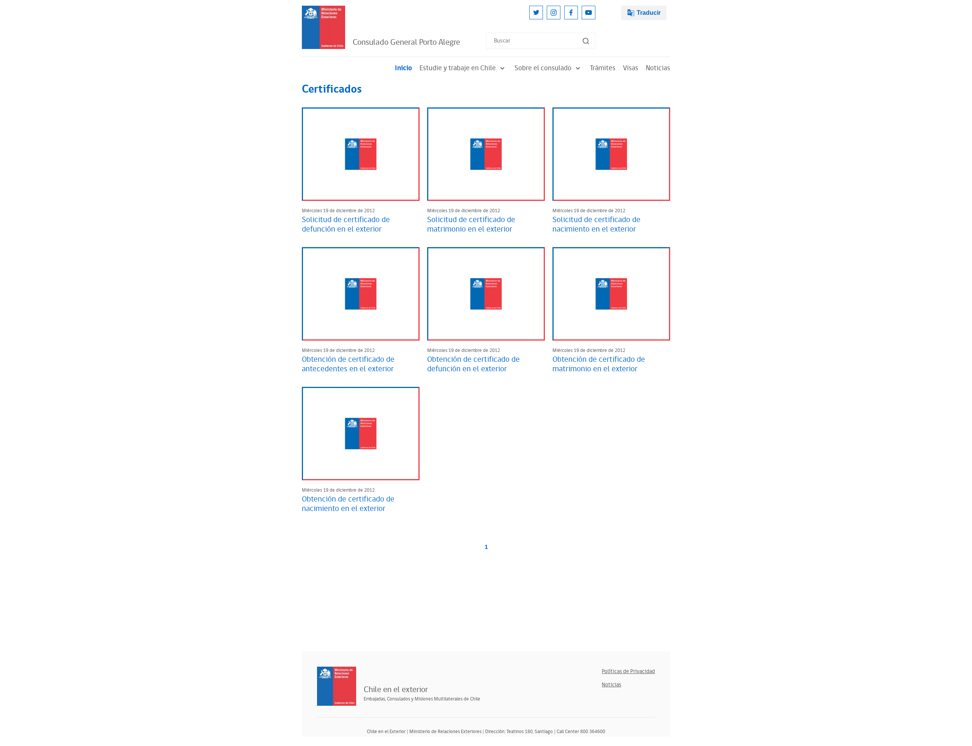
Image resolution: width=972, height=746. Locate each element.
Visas (630, 68)
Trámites (602, 68)
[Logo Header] (323, 27)
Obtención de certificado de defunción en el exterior (473, 364)
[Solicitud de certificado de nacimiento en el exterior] (611, 154)
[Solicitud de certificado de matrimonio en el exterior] (486, 154)
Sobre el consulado (542, 68)
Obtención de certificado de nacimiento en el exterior (348, 504)
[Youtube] (588, 12)
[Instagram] (553, 12)
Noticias (658, 68)
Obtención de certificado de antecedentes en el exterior (348, 364)
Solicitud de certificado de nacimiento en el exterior (596, 224)
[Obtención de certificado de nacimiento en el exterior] (361, 433)
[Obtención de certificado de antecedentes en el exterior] (361, 294)
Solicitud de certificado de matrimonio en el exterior (471, 224)
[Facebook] (571, 12)
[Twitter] (536, 12)
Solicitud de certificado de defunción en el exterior (346, 224)
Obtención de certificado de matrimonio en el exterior (598, 364)
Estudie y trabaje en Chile (458, 68)
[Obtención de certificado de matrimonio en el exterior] (611, 294)
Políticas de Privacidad (628, 671)
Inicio (403, 68)
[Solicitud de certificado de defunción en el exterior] (361, 154)
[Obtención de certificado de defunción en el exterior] (486, 294)
